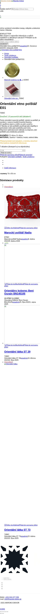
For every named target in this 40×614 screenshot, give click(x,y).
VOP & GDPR (7, 579)
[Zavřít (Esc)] (7, 611)
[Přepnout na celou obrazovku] (3, 611)
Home (6, 53)
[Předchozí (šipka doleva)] (1, 613)
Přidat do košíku (6, 153)
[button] (11, 284)
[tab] (22, 168)
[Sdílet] (5, 611)
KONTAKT (6, 578)
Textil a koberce (10, 55)
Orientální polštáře (11, 57)
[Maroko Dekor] (18, 1)
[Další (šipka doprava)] (3, 613)
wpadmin (23, 46)
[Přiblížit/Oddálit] (1, 611)
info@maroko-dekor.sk (12, 599)
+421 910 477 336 (12, 597)
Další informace (10, 168)
